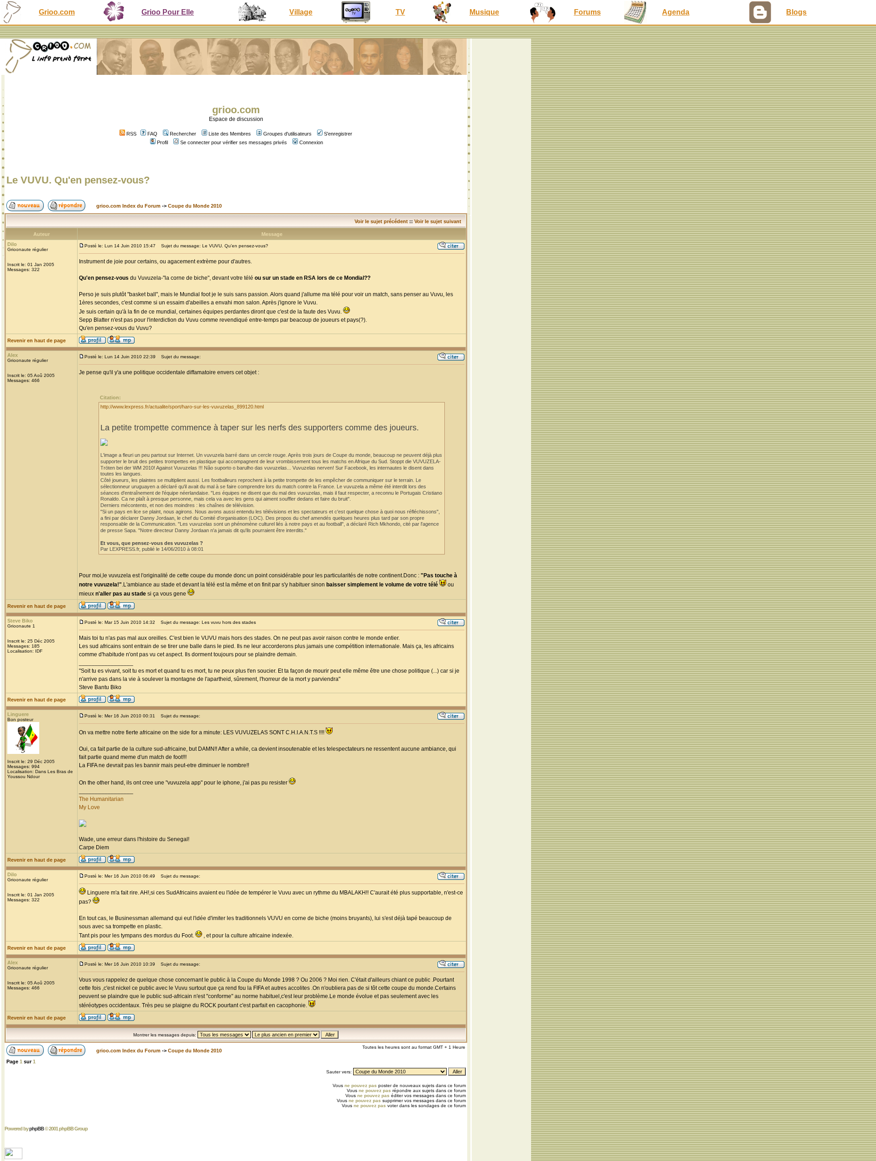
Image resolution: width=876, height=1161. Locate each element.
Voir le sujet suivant (437, 221)
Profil (162, 142)
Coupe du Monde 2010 (195, 206)
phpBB (36, 1128)
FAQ (152, 133)
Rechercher (183, 133)
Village (301, 12)
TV (400, 12)
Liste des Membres (230, 133)
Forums (587, 12)
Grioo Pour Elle (167, 12)
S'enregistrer (338, 133)
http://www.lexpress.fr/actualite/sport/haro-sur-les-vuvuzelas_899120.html (182, 406)
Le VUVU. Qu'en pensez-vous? (78, 180)
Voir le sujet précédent (381, 221)
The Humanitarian (101, 799)
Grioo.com (57, 12)
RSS (130, 133)
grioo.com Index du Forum (128, 206)
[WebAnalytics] (14, 1157)
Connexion (311, 142)
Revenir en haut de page (36, 340)
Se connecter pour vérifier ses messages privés (233, 142)
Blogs (796, 12)
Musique (484, 12)
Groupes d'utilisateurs (287, 133)
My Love (89, 807)
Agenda (675, 12)
